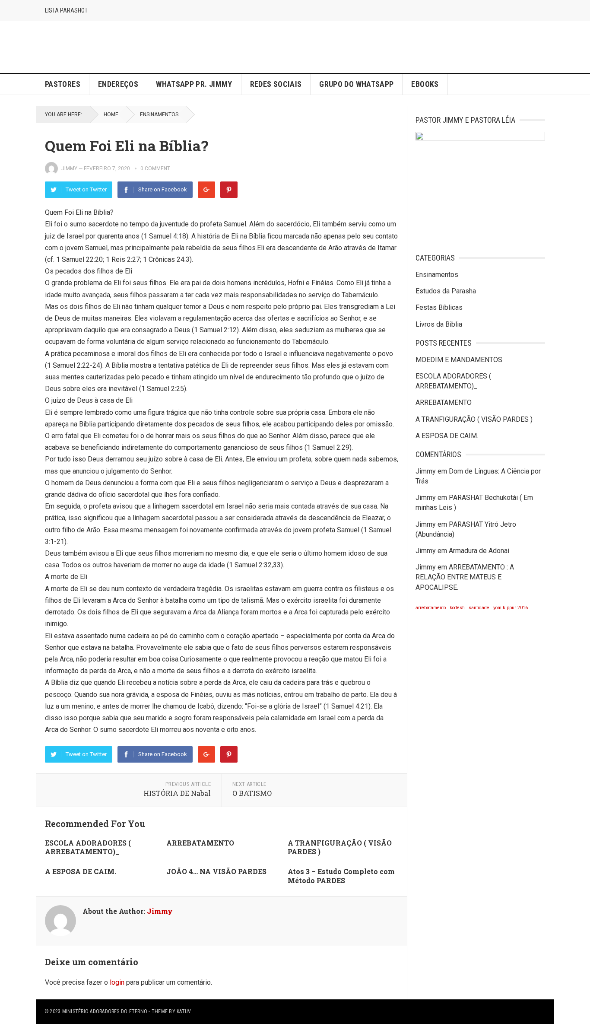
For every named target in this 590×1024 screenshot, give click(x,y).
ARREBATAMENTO (200, 842)
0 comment (155, 168)
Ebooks (424, 84)
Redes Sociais (276, 84)
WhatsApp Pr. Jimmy (194, 84)
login (117, 982)
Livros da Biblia (439, 324)
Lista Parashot (66, 10)
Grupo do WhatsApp (356, 84)
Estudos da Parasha (446, 291)
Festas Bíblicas (439, 307)
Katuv (184, 1011)
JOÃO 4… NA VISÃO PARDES (216, 871)
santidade (479, 608)
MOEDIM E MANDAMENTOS (459, 360)
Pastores (62, 84)
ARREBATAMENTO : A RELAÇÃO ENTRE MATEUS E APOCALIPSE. (465, 577)
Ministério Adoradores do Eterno (104, 1011)
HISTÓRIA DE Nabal (177, 793)
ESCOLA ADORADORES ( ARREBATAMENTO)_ (88, 847)
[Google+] (206, 189)
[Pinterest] (229, 189)
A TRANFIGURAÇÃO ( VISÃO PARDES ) (340, 847)
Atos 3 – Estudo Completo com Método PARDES (341, 876)
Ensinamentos (159, 114)
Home (111, 114)
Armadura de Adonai (479, 551)
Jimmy (69, 168)
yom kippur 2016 (510, 608)
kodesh (457, 608)
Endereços (118, 84)
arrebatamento (431, 608)
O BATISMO (252, 793)
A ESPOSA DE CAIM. (80, 871)
